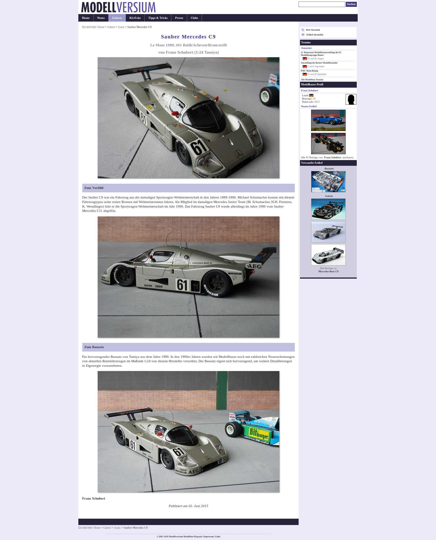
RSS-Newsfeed (313, 30)
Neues (101, 18)
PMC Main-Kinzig (309, 71)
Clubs (194, 18)
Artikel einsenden (314, 34)
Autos (121, 27)
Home (86, 18)
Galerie (117, 18)
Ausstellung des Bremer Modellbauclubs (319, 63)
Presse (179, 18)
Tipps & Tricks (158, 18)
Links (217, 536)
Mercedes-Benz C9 (328, 271)
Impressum (208, 536)
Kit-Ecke (135, 18)
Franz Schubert (332, 157)
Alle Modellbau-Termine (312, 80)
